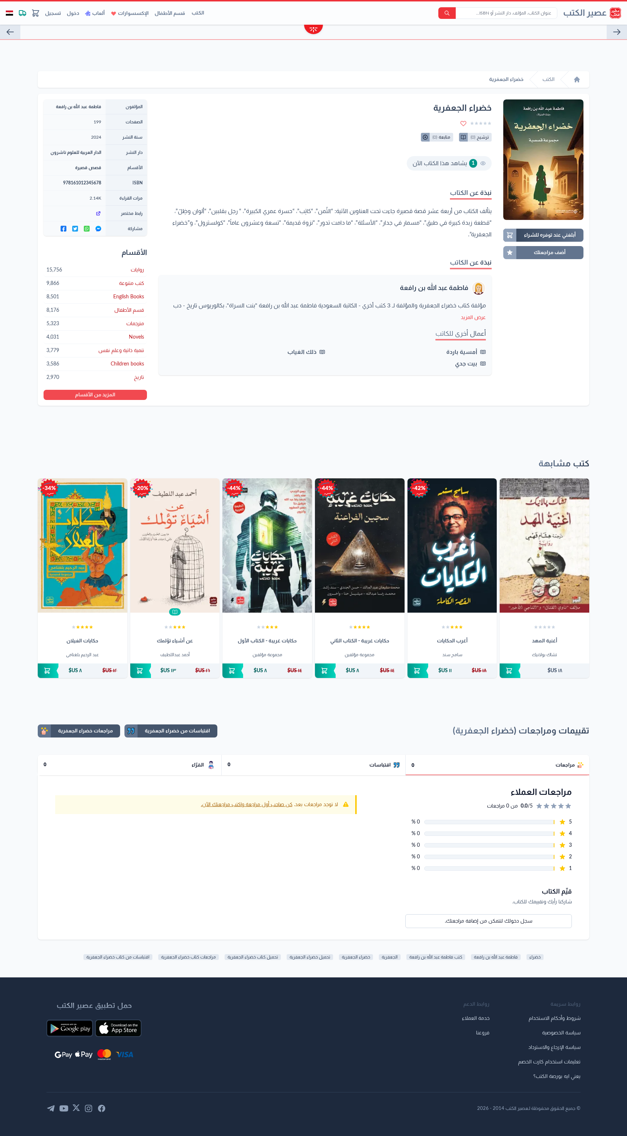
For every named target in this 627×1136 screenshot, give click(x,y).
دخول (73, 13)
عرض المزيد (473, 317)
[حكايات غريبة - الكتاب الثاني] (360, 545)
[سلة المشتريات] (35, 13)
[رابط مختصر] (74, 213)
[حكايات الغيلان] (82, 545)
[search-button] (447, 13)
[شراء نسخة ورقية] (544, 670)
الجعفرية (390, 957)
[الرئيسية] (577, 79)
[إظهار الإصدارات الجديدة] (313, 30)
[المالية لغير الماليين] (617, 32)
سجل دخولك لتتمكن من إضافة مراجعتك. (488, 921)
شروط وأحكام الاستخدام (555, 1018)
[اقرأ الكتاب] (175, 612)
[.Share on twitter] (75, 229)
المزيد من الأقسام (95, 394)
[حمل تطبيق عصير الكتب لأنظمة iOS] (118, 1028)
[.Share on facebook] (63, 229)
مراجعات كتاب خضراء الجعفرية (188, 957)
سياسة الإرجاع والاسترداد (554, 1047)
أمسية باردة (461, 352)
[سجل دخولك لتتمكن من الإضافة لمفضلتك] (463, 123)
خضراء (535, 957)
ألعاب (98, 13)
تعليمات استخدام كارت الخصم (549, 1062)
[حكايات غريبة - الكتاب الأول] (267, 545)
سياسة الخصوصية (561, 1032)
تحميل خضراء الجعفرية (310, 957)
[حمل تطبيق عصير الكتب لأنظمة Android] (69, 1028)
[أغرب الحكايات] (452, 545)
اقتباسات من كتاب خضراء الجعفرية (117, 957)
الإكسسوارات (133, 13)
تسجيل (53, 13)
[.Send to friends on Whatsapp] (87, 229)
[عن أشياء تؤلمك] (175, 545)
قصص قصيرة (88, 168)
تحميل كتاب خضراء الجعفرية (253, 957)
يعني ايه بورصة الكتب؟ (557, 1076)
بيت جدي (466, 364)
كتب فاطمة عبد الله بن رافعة (435, 957)
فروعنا (482, 1032)
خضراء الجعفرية (356, 957)
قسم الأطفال (170, 13)
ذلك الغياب (301, 352)
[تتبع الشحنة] (22, 13)
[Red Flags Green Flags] (10, 32)
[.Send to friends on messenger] (98, 229)
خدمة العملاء (475, 1018)
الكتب (198, 13)
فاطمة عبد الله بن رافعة (434, 288)
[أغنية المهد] (544, 545)
